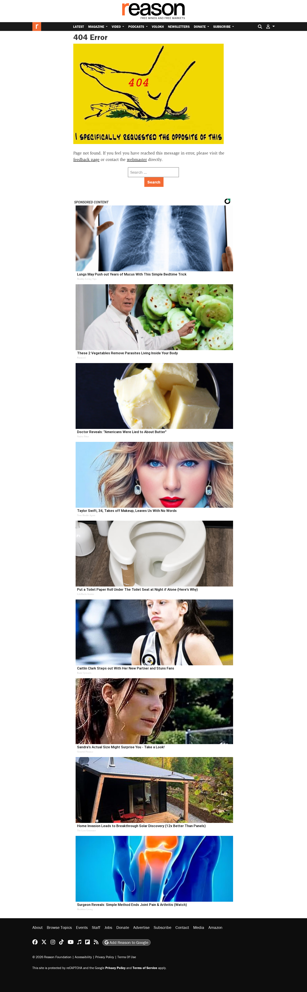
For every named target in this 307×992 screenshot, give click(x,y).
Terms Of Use (126, 957)
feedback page (86, 159)
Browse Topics (59, 927)
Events (82, 927)
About (37, 927)
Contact (182, 927)
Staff (96, 927)
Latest (78, 26)
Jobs (108, 927)
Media (198, 927)
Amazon (215, 927)
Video (117, 26)
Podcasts (136, 26)
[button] (270, 26)
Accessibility (83, 957)
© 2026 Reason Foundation (51, 957)
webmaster (137, 159)
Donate (200, 26)
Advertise (141, 927)
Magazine (96, 26)
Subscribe (222, 26)
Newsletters (179, 26)
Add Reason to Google (128, 942)
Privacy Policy (104, 957)
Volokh (158, 26)
